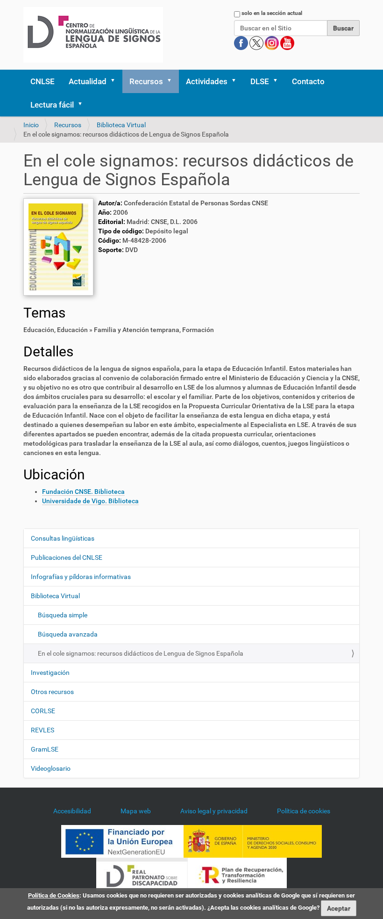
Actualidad (87, 81)
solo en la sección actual (271, 13)
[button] (115, 81)
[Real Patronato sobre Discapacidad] (142, 873)
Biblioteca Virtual (121, 125)
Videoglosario (51, 768)
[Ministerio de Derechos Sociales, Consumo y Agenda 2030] (253, 840)
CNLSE (42, 81)
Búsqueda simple (62, 615)
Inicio (31, 125)
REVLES (42, 730)
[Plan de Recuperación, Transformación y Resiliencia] (237, 873)
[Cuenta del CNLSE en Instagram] (272, 42)
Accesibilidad (72, 811)
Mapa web (136, 811)
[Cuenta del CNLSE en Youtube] (287, 42)
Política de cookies (303, 811)
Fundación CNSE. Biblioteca (83, 491)
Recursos (146, 81)
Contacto (308, 81)
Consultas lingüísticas (62, 538)
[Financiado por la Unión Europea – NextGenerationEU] (122, 840)
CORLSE (43, 711)
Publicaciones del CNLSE (66, 557)
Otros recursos (52, 691)
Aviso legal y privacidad (214, 811)
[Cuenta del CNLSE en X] (257, 42)
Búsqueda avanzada (68, 634)
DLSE (259, 81)
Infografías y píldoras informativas (81, 576)
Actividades (206, 81)
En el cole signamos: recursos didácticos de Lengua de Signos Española (140, 653)
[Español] (93, 35)
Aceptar (338, 908)
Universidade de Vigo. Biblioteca (90, 501)
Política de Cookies (53, 895)
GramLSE (44, 749)
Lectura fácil (52, 104)
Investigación (50, 672)
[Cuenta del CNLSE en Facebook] (241, 42)
